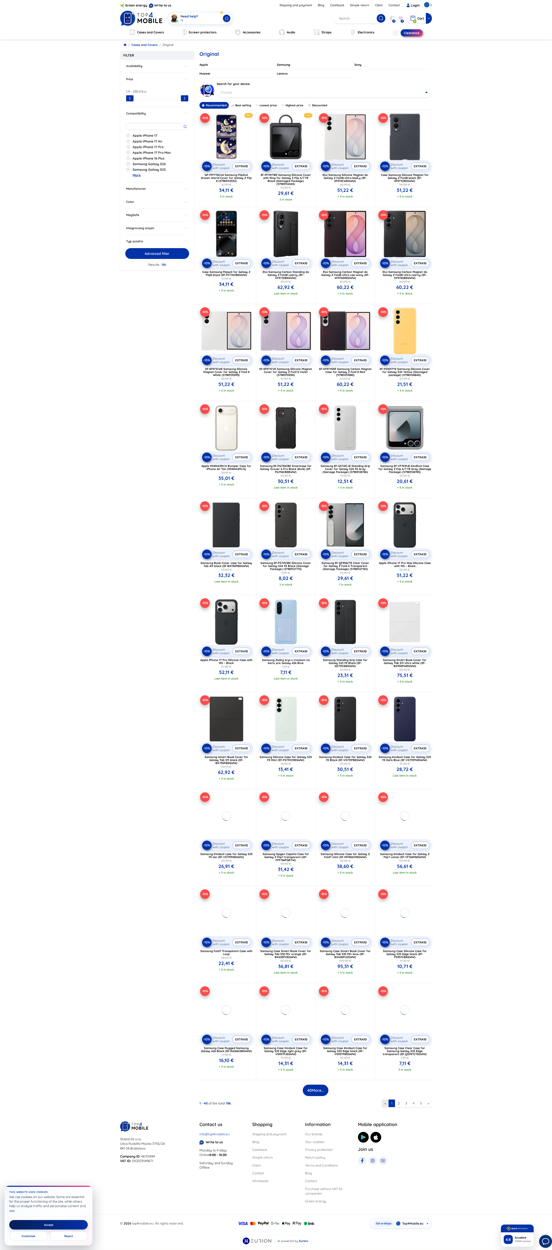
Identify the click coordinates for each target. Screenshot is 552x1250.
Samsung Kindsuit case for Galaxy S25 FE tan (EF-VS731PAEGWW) (226, 855)
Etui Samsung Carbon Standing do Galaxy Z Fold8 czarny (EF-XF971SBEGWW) (286, 275)
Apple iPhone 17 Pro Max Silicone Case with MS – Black (405, 564)
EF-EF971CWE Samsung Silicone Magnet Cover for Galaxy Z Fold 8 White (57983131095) (226, 372)
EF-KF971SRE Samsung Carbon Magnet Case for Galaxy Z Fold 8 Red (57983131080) (345, 372)
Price (129, 79)
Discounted (319, 105)
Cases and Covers (145, 45)
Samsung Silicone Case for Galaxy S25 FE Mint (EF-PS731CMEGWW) (286, 758)
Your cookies (314, 1142)
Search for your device (233, 84)
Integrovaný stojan (140, 228)
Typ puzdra (134, 241)
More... (315, 1090)
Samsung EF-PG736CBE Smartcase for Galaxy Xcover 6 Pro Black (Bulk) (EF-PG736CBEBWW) (286, 469)
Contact (394, 5)
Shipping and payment (295, 5)
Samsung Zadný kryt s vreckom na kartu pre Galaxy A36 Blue (286, 661)
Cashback (337, 5)
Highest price (294, 105)
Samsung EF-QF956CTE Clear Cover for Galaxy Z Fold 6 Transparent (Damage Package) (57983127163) (345, 566)
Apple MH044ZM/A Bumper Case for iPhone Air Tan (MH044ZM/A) (226, 467)
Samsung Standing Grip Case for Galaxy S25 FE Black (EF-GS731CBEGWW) (345, 663)
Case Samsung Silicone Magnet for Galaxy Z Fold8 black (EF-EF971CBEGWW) (405, 178)
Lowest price (268, 105)
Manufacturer (136, 189)
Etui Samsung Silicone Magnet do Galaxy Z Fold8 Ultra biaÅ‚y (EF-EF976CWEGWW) (345, 178)
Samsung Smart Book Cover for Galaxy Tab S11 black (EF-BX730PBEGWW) (226, 760)
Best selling (243, 105)
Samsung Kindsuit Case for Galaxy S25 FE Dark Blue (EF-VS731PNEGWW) (405, 758)
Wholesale (260, 1181)
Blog (321, 5)
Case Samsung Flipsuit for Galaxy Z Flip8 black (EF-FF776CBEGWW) (226, 273)
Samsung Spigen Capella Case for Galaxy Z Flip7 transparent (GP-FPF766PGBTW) (286, 857)
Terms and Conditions (321, 1165)
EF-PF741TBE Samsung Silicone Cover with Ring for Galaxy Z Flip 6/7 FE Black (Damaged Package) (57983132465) (286, 179)
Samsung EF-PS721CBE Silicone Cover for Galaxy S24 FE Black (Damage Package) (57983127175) (285, 566)
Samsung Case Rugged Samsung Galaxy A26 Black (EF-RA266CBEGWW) (226, 1049)
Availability (134, 66)
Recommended (216, 105)
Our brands (313, 1134)
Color (130, 202)
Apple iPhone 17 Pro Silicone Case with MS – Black (226, 661)
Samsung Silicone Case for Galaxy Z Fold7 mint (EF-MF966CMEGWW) (345, 855)
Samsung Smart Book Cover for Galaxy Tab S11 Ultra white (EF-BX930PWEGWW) (405, 663)
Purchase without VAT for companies (324, 1191)
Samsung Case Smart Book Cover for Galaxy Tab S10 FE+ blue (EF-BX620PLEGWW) (345, 954)
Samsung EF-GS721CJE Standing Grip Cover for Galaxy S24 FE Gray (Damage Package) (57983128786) (345, 469)
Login (415, 5)
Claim (379, 5)
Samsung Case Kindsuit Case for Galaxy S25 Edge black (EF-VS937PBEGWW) (345, 1051)
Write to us (162, 5)
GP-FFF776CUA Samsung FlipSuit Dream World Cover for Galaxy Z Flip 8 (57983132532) (226, 178)
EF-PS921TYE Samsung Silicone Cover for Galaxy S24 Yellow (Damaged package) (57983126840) (405, 372)
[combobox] (324, 92)
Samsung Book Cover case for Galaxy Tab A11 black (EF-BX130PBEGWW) (226, 564)
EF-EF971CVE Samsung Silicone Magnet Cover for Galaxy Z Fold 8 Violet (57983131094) (285, 372)
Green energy (136, 5)
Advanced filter (157, 253)
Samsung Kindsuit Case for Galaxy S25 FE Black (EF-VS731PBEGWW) (345, 758)
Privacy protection (319, 1150)
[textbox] (324, 92)
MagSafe (132, 215)
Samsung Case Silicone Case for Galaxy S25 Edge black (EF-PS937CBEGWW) (405, 954)
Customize (28, 1236)
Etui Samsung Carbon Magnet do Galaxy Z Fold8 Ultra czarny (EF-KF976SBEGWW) (405, 275)
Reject (68, 1236)
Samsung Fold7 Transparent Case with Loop (226, 952)
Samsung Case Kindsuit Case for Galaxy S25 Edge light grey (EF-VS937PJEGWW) (286, 1051)
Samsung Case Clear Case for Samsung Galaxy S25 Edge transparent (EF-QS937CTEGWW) (405, 1051)
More (137, 175)
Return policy (315, 1157)
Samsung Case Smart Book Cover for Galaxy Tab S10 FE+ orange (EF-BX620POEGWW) (285, 954)
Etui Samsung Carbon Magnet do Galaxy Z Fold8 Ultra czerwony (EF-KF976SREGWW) (345, 275)
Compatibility (136, 113)
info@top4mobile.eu (214, 1134)
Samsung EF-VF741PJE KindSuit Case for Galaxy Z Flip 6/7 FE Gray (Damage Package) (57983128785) (404, 469)
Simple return (359, 5)
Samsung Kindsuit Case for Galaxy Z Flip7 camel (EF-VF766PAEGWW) (405, 855)
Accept (48, 1225)
